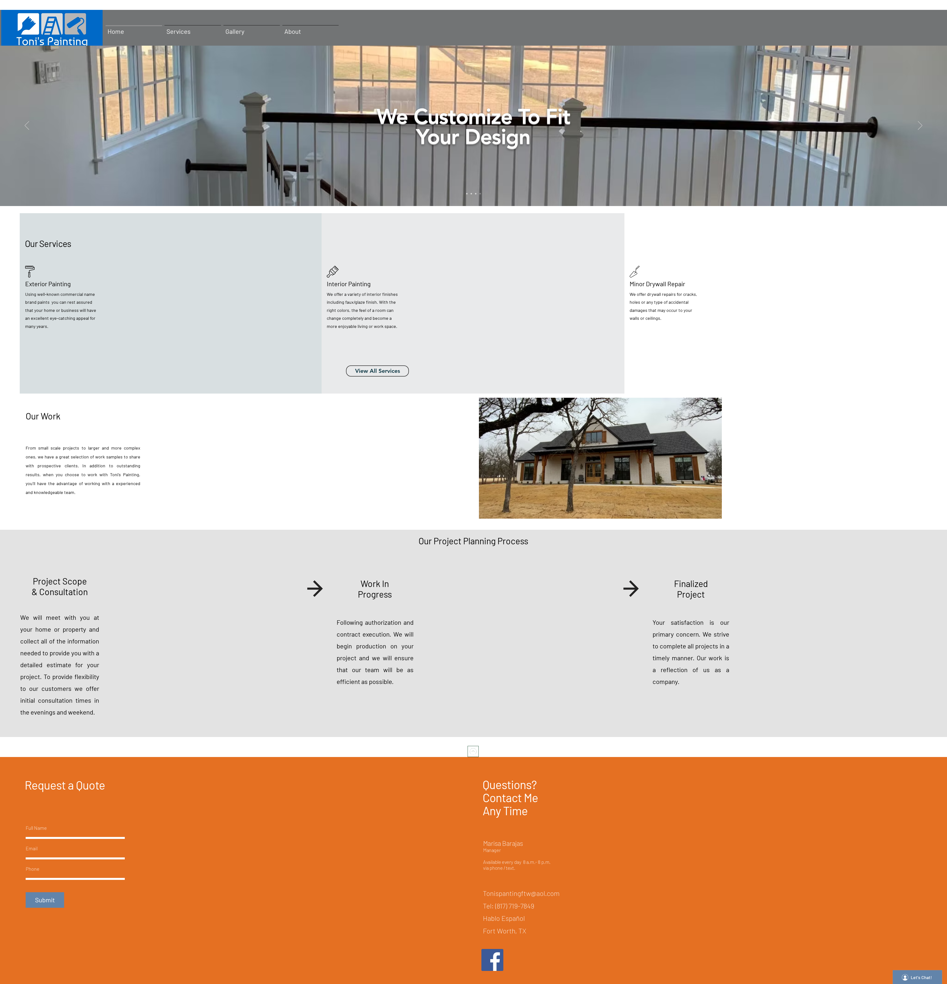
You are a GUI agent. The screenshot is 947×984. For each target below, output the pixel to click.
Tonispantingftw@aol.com (521, 893)
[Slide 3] (475, 193)
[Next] (920, 126)
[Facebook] (492, 960)
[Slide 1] (467, 193)
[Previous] (27, 126)
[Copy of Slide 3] (480, 193)
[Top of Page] (473, 751)
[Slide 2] (471, 193)
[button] (600, 458)
